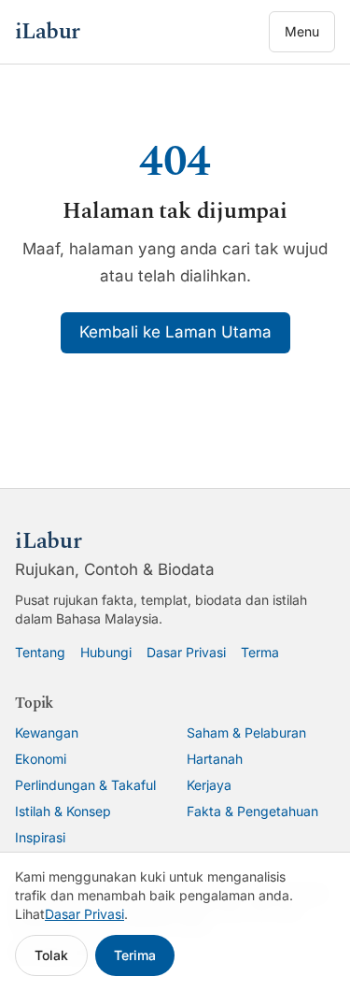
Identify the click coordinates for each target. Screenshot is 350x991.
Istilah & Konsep (63, 811)
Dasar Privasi (186, 652)
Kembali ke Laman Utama (175, 332)
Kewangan (46, 732)
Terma (260, 652)
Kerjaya (209, 785)
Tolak (51, 955)
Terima (135, 955)
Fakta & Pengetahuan (252, 811)
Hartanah (215, 759)
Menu (302, 31)
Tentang (40, 652)
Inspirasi (40, 837)
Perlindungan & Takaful (85, 785)
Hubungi (106, 652)
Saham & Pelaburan (246, 732)
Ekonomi (40, 759)
